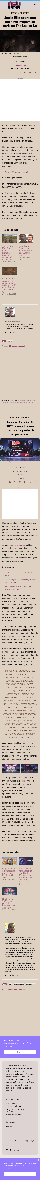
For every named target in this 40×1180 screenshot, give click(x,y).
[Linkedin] (25, 72)
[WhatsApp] (20, 72)
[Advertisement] (20, 100)
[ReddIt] (30, 72)
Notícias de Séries (20, 13)
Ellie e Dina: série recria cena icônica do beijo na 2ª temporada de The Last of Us (9, 285)
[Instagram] (9, 332)
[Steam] (32, 1141)
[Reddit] (26, 1141)
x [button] (38, 1160)
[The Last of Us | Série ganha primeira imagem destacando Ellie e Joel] (9, 238)
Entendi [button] (20, 1174)
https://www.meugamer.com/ (12, 321)
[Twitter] (15, 1141)
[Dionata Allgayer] (10, 312)
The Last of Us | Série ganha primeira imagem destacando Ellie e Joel (8, 252)
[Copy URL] (35, 72)
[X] (10, 72)
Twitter (10, 341)
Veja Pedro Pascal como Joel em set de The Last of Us (26, 250)
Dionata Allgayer (22, 65)
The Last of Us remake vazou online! (17, 172)
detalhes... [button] (8, 1168)
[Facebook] (4, 72)
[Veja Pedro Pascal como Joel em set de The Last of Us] (26, 238)
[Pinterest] (15, 72)
